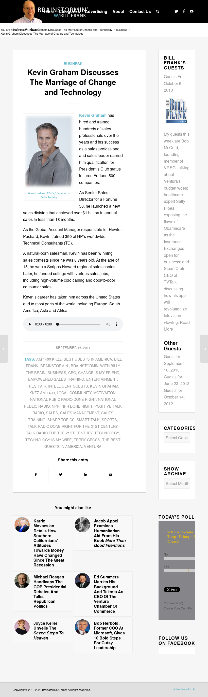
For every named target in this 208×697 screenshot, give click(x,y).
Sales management (79, 412)
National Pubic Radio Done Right (63, 399)
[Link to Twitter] (176, 11)
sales (52, 412)
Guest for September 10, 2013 (174, 363)
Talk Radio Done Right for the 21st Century (72, 426)
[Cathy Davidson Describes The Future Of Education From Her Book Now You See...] (4, 349)
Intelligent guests (68, 386)
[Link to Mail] (191, 11)
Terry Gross (87, 439)
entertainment (101, 379)
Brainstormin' (54, 365)
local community (74, 392)
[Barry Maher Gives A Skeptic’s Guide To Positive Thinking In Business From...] (204, 349)
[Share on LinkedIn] (85, 474)
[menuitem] (48, 11)
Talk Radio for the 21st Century (59, 432)
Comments (173, 603)
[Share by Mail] (110, 474)
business (56, 372)
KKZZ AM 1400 (42, 392)
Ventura (92, 446)
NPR (55, 406)
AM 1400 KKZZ (49, 359)
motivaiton (104, 392)
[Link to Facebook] (184, 11)
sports (109, 419)
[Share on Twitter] (60, 474)
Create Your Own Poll (178, 608)
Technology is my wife (48, 439)
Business (73, 63)
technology (106, 432)
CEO (72, 372)
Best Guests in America (88, 359)
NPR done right (76, 406)
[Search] (157, 11)
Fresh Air (36, 386)
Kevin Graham (104, 386)
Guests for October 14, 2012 (174, 397)
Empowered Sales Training (56, 379)
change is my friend (98, 372)
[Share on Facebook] (35, 474)
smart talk (88, 419)
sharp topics (61, 419)
